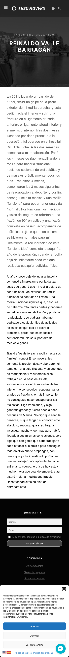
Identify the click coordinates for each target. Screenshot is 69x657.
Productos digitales (34, 578)
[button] (64, 589)
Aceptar (34, 626)
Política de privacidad (43, 652)
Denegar (34, 635)
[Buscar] (59, 8)
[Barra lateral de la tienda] (53, 8)
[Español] (9, 652)
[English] (5, 652)
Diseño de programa (34, 572)
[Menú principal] (4, 5)
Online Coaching (34, 565)
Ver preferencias (35, 644)
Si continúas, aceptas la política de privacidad (36, 536)
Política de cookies (23, 652)
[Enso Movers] (28, 8)
